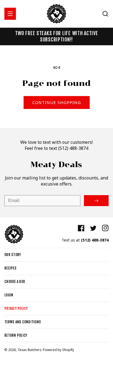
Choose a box (14, 281)
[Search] (105, 13)
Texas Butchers (30, 349)
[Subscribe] (96, 200)
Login (8, 295)
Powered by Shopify (58, 349)
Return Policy (15, 335)
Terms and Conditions (22, 322)
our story (12, 254)
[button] (10, 14)
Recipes (10, 268)
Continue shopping (56, 102)
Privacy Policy (16, 308)
